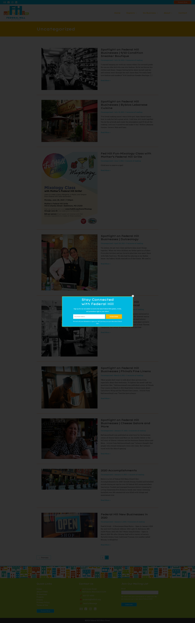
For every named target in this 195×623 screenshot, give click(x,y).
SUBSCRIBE (114, 317)
